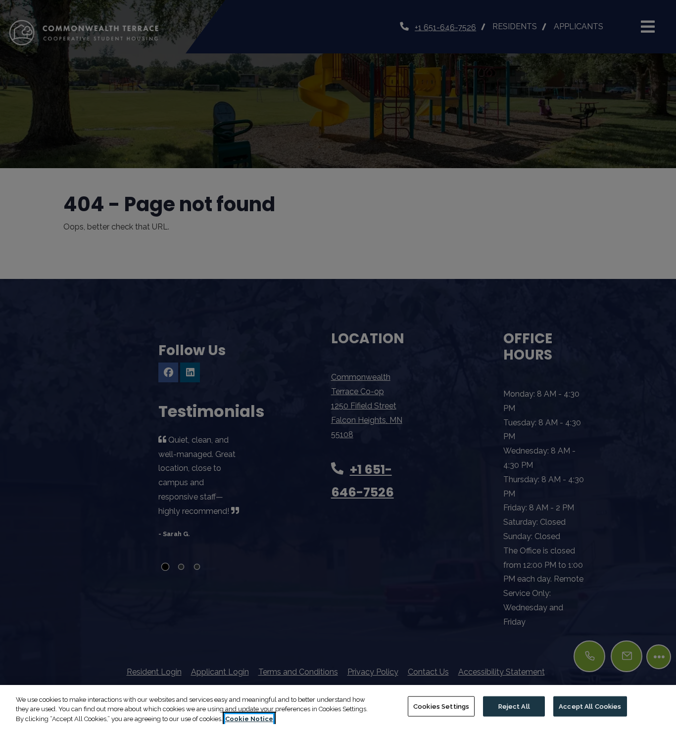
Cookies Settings (441, 706)
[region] (338, 707)
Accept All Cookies (590, 706)
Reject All (514, 706)
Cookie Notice (249, 719)
